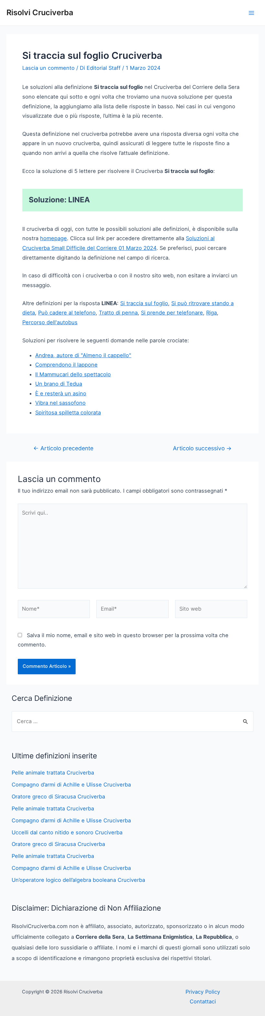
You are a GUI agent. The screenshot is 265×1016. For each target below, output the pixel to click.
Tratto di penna (118, 312)
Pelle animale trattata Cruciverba (53, 772)
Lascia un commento (48, 68)
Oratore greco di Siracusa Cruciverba (58, 796)
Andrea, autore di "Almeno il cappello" (83, 355)
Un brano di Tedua (58, 383)
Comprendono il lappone (66, 364)
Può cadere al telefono (67, 312)
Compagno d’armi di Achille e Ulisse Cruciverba (71, 784)
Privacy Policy (203, 992)
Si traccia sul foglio (144, 303)
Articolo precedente (63, 448)
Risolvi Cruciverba (39, 12)
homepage (53, 238)
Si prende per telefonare (172, 312)
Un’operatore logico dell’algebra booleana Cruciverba (78, 880)
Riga (211, 312)
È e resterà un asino (60, 393)
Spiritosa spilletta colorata (68, 412)
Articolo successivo (202, 448)
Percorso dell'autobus (50, 322)
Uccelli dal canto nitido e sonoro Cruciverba (67, 832)
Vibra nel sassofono (60, 403)
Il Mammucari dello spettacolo (73, 374)
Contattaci (203, 1001)
